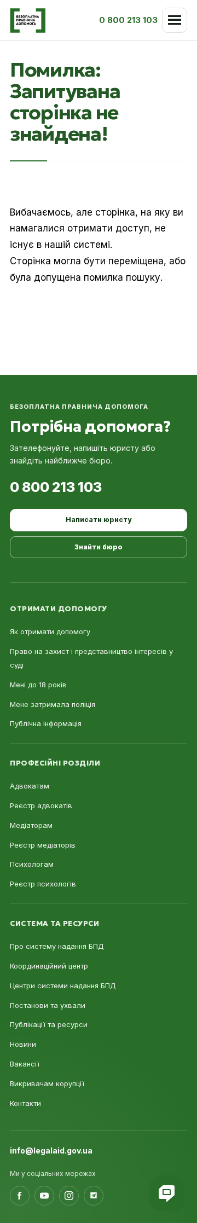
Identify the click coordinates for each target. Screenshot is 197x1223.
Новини (23, 1044)
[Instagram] (69, 1195)
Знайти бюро (98, 547)
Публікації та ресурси (49, 1024)
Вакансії (24, 1063)
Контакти (25, 1103)
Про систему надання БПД (57, 946)
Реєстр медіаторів (43, 845)
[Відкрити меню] (174, 20)
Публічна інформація (46, 723)
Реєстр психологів (43, 883)
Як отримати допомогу (50, 631)
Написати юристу (98, 519)
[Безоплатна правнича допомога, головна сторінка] (27, 20)
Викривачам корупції (47, 1083)
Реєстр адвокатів (41, 805)
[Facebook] (20, 1195)
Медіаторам (31, 825)
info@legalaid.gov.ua (51, 1150)
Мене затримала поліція (52, 704)
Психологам (32, 864)
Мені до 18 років (38, 684)
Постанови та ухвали (47, 1005)
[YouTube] (44, 1195)
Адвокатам (29, 785)
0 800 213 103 (56, 487)
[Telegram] (93, 1195)
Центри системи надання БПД (63, 985)
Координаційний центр (49, 965)
